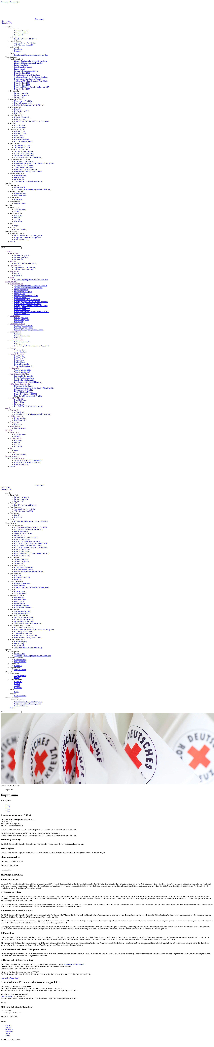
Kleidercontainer (20, 193)
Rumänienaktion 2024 (22, 83)
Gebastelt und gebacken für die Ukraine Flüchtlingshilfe (34, 163)
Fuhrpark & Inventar (17, 354)
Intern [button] (12, 223)
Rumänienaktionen (16, 284)
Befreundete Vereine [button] (17, 234)
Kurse (12, 278)
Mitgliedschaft (15, 426)
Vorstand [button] (13, 123)
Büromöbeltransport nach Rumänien (27, 75)
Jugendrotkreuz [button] (15, 41)
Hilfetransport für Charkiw (23, 165)
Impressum (9, 1031)
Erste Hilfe (18, 49)
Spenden (8, 408)
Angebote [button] (8, 27)
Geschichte (18, 221)
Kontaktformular (20, 229)
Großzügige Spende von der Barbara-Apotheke (31, 77)
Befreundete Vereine (17, 458)
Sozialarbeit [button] (14, 29)
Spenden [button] (8, 183)
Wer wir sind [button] (14, 207)
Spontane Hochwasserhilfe (23, 151)
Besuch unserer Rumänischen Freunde (27, 79)
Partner (12, 242)
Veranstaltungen (15, 332)
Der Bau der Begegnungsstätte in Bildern (28, 105)
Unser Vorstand (19, 125)
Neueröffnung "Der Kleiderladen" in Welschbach (31, 121)
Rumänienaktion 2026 (22, 89)
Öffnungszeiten (19, 119)
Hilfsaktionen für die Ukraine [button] (20, 159)
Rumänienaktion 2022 (22, 73)
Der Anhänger (19, 135)
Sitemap (8, 1027)
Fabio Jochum (19, 179)
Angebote (8, 251)
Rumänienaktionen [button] (16, 59)
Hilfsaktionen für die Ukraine (20, 384)
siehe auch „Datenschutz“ (10, 978)
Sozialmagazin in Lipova (23, 67)
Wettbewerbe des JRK (22, 147)
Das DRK (8, 430)
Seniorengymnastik (21, 33)
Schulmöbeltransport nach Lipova (26, 71)
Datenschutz (9, 1029)
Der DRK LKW (20, 133)
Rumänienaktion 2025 (22, 85)
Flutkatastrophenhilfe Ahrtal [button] (19, 149)
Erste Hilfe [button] (13, 37)
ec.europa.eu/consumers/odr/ (74, 964)
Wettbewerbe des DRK (22, 145)
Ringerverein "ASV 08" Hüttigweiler (27, 238)
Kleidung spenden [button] (16, 191)
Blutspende (18, 51)
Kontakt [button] (12, 227)
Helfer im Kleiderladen (22, 117)
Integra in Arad (19, 69)
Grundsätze (18, 215)
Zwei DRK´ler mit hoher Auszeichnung (28, 181)
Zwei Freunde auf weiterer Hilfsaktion (27, 157)
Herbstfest (17, 109)
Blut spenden (14, 422)
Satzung (17, 211)
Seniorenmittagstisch (21, 31)
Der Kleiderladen (20, 195)
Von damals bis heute (17, 324)
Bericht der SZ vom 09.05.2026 (25, 169)
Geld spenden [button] (15, 185)
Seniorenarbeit (15, 316)
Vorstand (13, 348)
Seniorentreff (18, 35)
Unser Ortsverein (11, 282)
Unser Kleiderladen (17, 340)
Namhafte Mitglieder (17, 398)
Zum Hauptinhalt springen (10, 2)
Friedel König (19, 177)
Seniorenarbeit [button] (15, 91)
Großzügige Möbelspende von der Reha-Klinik (30, 81)
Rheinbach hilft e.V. (21, 240)
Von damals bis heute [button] (17, 99)
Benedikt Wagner (20, 175)
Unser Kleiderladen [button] (17, 115)
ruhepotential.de (6, 996)
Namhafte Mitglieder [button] (17, 173)
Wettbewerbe (14, 368)
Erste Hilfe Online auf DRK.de (25, 39)
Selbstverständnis (16, 438)
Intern (12, 448)
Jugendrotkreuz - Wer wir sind (25, 43)
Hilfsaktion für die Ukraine (23, 161)
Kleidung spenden (16, 416)
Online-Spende (19, 187)
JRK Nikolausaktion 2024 (23, 45)
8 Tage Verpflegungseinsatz (24, 153)
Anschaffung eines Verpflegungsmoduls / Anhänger (32, 189)
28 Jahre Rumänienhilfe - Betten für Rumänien (30, 61)
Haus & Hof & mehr (21, 139)
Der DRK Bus (19, 131)
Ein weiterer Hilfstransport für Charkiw (28, 171)
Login (16, 225)
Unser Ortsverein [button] (11, 57)
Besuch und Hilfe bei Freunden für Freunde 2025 (31, 87)
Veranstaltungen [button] (15, 107)
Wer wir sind (14, 432)
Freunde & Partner (11, 456)
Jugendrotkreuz (15, 266)
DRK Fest (18, 113)
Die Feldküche (19, 137)
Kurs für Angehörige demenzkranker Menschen (31, 55)
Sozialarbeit (14, 253)
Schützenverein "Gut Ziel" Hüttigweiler (28, 236)
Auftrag (17, 219)
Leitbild (17, 217)
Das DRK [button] (8, 205)
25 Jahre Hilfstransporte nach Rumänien (28, 63)
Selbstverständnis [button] (16, 213)
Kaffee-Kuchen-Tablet (22, 111)
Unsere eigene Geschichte (23, 101)
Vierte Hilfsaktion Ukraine (23, 167)
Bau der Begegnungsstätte (23, 103)
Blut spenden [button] (14, 197)
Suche (7, 1033)
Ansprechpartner (20, 127)
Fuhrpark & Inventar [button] (17, 129)
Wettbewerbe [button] (14, 143)
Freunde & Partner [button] (11, 232)
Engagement (14, 272)
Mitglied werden (20, 203)
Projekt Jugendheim (21, 65)
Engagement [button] (14, 47)
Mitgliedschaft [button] (15, 201)
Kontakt (12, 452)
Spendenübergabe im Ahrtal (24, 155)
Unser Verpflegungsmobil (23, 141)
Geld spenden (15, 410)
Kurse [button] (12, 53)
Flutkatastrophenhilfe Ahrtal (19, 374)
